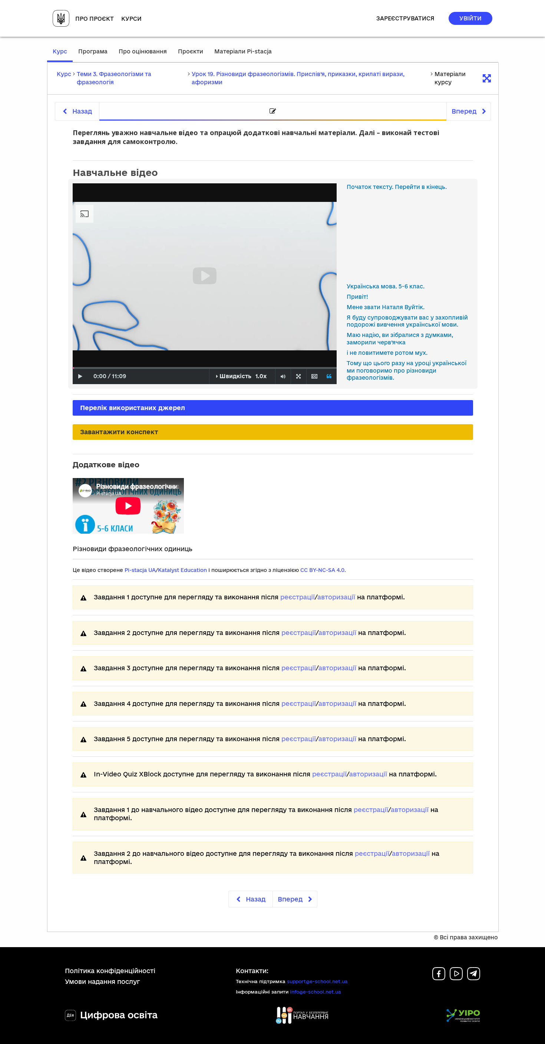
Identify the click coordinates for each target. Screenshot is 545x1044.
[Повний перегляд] (298, 376)
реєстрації (297, 596)
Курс (63, 55)
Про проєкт (94, 19)
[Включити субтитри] (314, 376)
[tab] (272, 111)
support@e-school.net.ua (317, 981)
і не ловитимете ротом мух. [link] (387, 353)
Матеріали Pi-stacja (243, 51)
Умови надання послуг (102, 981)
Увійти (470, 18)
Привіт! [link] (357, 297)
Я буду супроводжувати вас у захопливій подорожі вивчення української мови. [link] (407, 321)
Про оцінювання (143, 51)
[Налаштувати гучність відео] (283, 376)
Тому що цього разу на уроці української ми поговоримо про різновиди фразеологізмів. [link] (406, 370)
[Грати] (80, 376)
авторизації (336, 596)
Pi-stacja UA (140, 570)
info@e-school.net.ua (315, 991)
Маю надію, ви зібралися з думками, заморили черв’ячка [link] (400, 339)
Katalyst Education (182, 570)
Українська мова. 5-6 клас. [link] (386, 286)
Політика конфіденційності (110, 970)
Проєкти (190, 51)
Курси (131, 19)
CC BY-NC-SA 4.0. (323, 570)
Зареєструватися (405, 18)
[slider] (73, 368)
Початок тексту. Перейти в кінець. (397, 187)
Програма (93, 51)
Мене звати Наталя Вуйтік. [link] (386, 307)
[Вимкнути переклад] (329, 376)
